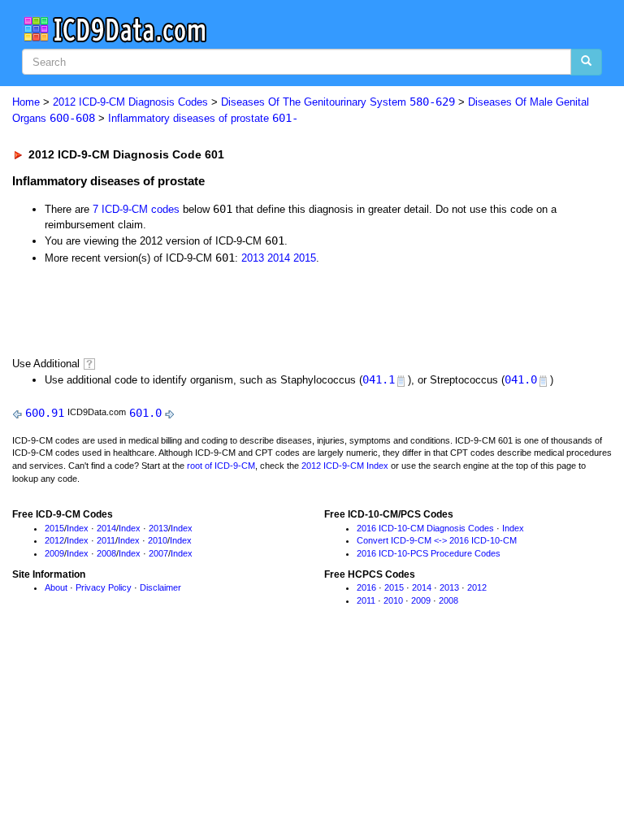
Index (78, 528)
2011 (106, 540)
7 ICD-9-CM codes (136, 209)
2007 (158, 553)
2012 (54, 540)
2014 (278, 258)
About (56, 587)
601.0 (145, 412)
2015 (304, 258)
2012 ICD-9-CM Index (344, 465)
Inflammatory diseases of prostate (203, 118)
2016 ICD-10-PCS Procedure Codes (428, 553)
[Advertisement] (196, 309)
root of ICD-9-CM (221, 465)
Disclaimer (160, 587)
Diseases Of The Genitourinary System (338, 102)
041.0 (521, 379)
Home (26, 102)
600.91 (44, 412)
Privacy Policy (104, 587)
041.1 (378, 379)
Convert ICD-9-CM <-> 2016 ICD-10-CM (437, 540)
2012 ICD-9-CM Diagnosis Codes (130, 102)
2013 (252, 258)
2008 (106, 553)
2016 (366, 587)
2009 (54, 553)
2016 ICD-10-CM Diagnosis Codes (425, 528)
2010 (157, 540)
